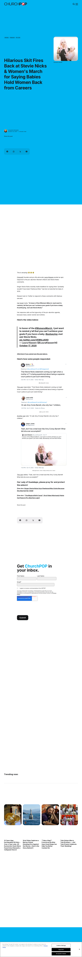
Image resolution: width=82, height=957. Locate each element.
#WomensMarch (43, 328)
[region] (41, 949)
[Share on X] (20, 151)
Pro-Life (18, 37)
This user (20, 387)
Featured (12, 37)
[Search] (73, 4)
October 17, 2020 (28, 345)
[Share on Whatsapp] (13, 151)
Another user (21, 416)
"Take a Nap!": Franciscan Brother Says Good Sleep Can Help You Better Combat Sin (49, 844)
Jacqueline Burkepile (13, 130)
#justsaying (51, 334)
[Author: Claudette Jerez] (7, 822)
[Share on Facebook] (7, 151)
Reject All (61, 949)
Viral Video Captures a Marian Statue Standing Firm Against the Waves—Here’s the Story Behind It (31, 844)
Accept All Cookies (61, 953)
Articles (6, 37)
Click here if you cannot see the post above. (32, 354)
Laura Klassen (48, 277)
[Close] (79, 949)
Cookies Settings (61, 945)
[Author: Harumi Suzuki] (63, 822)
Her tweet (20, 303)
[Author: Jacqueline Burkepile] (5, 130)
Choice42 (20, 277)
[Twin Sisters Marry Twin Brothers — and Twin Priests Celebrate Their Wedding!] (69, 814)
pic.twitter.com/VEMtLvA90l (33, 340)
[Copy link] (26, 151)
